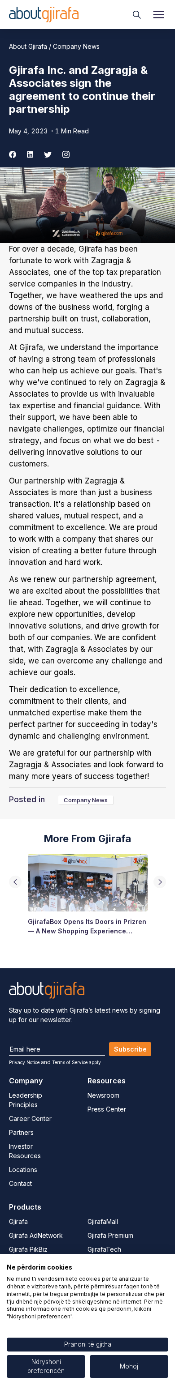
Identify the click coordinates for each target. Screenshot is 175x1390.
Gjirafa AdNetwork (36, 1235)
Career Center (30, 1118)
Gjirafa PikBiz (28, 1249)
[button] (159, 882)
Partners (21, 1132)
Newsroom (103, 1095)
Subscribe (130, 1049)
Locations (23, 1169)
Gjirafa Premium (110, 1235)
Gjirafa (18, 1221)
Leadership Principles (25, 1099)
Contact (20, 1183)
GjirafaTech (104, 1249)
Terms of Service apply (76, 1062)
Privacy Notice (24, 1062)
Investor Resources (25, 1150)
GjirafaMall (103, 1221)
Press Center (107, 1109)
